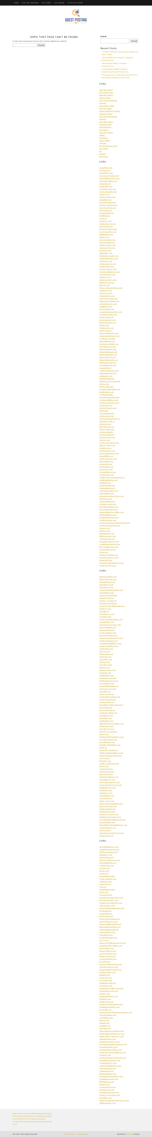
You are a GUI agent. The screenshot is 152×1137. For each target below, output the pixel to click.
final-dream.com (106, 427)
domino (102, 154)
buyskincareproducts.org (110, 817)
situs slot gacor (75, 3)
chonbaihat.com (106, 721)
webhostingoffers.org (108, 258)
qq (100, 151)
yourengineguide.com (108, 491)
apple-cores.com (106, 801)
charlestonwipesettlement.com (112, 1058)
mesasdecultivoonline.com (110, 945)
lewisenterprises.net (108, 229)
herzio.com (104, 871)
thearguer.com (105, 985)
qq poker (37, 1121)
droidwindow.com (107, 451)
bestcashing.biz (105, 707)
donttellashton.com (107, 863)
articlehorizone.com (108, 304)
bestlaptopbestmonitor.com (111, 737)
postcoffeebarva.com (108, 921)
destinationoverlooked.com (111, 1076)
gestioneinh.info (106, 432)
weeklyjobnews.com (107, 1063)
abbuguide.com (105, 253)
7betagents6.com (106, 309)
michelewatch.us (106, 598)
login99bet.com (106, 173)
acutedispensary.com (108, 1047)
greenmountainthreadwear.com (113, 1044)
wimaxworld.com (106, 702)
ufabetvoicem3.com (107, 362)
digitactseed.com (106, 282)
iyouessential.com (107, 242)
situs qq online (105, 108)
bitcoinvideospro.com (108, 900)
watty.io (102, 887)
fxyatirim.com (105, 250)
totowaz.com (105, 1055)
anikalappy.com (105, 376)
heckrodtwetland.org (108, 750)
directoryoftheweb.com (109, 860)
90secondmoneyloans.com (110, 288)
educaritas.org (105, 210)
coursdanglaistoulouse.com (111, 590)
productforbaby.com (108, 937)
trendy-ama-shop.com (109, 443)
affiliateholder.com (107, 1103)
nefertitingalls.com (107, 202)
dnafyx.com (104, 237)
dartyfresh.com (106, 226)
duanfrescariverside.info (109, 381)
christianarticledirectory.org (111, 833)
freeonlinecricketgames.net (111, 705)
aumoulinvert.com (107, 779)
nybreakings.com (106, 493)
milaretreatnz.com (107, 670)
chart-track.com (106, 694)
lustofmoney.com (106, 1090)
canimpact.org (105, 793)
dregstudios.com (106, 683)
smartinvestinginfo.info (109, 397)
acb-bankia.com (106, 1018)
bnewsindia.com (106, 461)
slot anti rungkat (29, 1119)
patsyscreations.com (108, 205)
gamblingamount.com (108, 1079)
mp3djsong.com (106, 587)
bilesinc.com (104, 667)
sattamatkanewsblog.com (110, 1050)
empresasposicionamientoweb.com (114, 523)
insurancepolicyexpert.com (111, 638)
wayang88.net (105, 368)
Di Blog (130, 1134)
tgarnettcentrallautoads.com (112, 606)
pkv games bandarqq (108, 100)
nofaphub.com (105, 200)
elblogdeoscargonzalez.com (111, 723)
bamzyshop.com (106, 467)
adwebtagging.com (107, 1068)
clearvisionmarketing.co (109, 419)
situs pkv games (106, 90)
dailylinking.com (106, 234)
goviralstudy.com (106, 795)
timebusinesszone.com (109, 1092)
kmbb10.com (104, 975)
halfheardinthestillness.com (111, 753)
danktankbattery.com (108, 996)
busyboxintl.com (106, 916)
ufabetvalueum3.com (108, 354)
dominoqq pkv (105, 124)
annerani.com (105, 657)
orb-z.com (103, 940)
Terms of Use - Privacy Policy (76, 1134)
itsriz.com (103, 892)
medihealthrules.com (108, 480)
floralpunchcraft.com (108, 991)
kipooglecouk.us (106, 774)
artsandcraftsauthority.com (111, 563)
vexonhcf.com (105, 617)
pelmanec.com (105, 855)
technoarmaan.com (107, 520)
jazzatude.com (105, 659)
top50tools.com (106, 649)
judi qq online (105, 98)
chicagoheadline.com (108, 181)
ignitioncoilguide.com (108, 555)
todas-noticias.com (107, 879)
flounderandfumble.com (109, 389)
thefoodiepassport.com (109, 782)
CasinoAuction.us (106, 771)
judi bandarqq (105, 127)
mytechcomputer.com (108, 557)
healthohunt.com (106, 392)
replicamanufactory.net (109, 336)
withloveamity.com (107, 245)
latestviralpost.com (107, 951)
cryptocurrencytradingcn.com (112, 1052)
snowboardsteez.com (108, 967)
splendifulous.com (107, 341)
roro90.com (104, 868)
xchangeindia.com (107, 501)
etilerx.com (104, 384)
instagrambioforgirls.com (110, 969)
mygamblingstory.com (109, 847)
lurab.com (103, 552)
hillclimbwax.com (106, 1082)
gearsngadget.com (107, 320)
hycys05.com (104, 961)
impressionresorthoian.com (111, 1031)
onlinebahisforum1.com (109, 178)
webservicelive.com (107, 565)
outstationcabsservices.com (111, 496)
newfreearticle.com (107, 953)
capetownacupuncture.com (111, 897)
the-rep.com (104, 651)
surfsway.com (105, 277)
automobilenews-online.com (111, 512)
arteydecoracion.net (108, 731)
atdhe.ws (103, 747)
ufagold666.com (106, 456)
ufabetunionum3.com (108, 352)
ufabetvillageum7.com (108, 360)
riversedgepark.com (108, 192)
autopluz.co (104, 611)
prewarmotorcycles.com (110, 625)
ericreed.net (104, 758)
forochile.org (105, 691)
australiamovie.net (107, 582)
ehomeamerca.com (107, 264)
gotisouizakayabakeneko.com (111, 908)
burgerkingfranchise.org (110, 927)
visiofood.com (105, 448)
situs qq (102, 119)
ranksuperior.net (106, 1071)
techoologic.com (106, 475)
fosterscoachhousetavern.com (112, 943)
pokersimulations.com (108, 333)
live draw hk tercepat (108, 146)
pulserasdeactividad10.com (111, 803)
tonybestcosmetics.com (109, 525)
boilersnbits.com (106, 948)
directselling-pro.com (108, 547)
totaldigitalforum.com (108, 517)
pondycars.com (106, 469)
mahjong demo (105, 114)
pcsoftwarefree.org (107, 232)
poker (15, 1113)
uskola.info (103, 411)
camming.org (105, 184)
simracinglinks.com (107, 627)
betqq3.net (104, 766)
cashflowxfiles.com (107, 972)
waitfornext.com (106, 416)
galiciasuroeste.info (107, 678)
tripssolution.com (107, 296)
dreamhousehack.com (108, 507)
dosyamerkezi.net (107, 630)
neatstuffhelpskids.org (109, 686)
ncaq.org (103, 218)
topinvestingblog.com (108, 646)
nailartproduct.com (107, 280)
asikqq (102, 135)
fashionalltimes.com (108, 515)
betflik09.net (104, 216)
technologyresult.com (108, 256)
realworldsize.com (107, 932)
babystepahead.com (107, 1074)
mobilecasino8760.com (109, 763)
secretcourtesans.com (109, 176)
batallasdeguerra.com (108, 681)
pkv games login (106, 92)
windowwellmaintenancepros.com (114, 1100)
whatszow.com (105, 261)
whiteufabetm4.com (108, 373)
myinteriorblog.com (108, 459)
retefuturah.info (106, 394)
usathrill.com (104, 483)
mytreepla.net (105, 330)
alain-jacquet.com (107, 905)
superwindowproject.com (110, 785)
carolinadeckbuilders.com (110, 643)
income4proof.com (107, 208)
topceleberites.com (107, 346)
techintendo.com (106, 266)
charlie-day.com (106, 1001)
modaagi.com (105, 673)
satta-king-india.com (108, 298)
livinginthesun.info (107, 889)
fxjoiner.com (104, 531)
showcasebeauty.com (108, 635)
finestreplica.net (106, 386)
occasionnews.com (107, 1087)
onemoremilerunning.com (110, 964)
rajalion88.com (105, 186)
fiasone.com (104, 993)
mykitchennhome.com (108, 777)
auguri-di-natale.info (108, 595)
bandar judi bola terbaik (109, 111)
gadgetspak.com (106, 317)
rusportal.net (105, 884)
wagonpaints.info (106, 413)
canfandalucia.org (107, 488)
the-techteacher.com (108, 509)
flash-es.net (104, 1020)
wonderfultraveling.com (109, 697)
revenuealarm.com (107, 549)
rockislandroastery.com (109, 544)
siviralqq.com (105, 1028)
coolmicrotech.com (107, 504)
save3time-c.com (106, 614)
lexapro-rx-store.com (108, 814)
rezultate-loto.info (107, 338)
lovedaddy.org (105, 1010)
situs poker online (107, 106)
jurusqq (102, 103)
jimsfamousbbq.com (108, 577)
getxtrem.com (105, 977)
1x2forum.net (105, 170)
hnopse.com (104, 1084)
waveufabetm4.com (107, 365)
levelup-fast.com (106, 328)
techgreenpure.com (108, 269)
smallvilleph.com (106, 675)
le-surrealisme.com (107, 633)
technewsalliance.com (108, 400)
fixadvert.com (105, 609)
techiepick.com (105, 464)
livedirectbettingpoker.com (111, 1004)
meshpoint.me (105, 911)
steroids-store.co (107, 729)
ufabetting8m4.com (107, 349)
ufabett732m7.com (107, 445)
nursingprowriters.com (109, 1042)
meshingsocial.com (107, 983)
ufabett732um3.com (107, 408)
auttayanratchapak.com (109, 919)
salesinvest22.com (107, 437)
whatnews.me (105, 424)
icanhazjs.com (105, 790)
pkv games (103, 130)
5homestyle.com (106, 836)
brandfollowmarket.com (109, 1060)
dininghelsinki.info (107, 378)
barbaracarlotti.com (108, 806)
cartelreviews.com (107, 274)
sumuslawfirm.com (107, 1039)
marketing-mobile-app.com (111, 988)
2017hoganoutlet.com (108, 852)
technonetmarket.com (109, 403)
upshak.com (104, 1023)
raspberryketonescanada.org (112, 477)
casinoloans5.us (106, 769)
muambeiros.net (106, 715)
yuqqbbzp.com (105, 306)
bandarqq (103, 138)
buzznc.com (104, 528)
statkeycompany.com (108, 641)
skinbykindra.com (106, 533)
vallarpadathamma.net (109, 929)
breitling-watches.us (108, 603)
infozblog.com (105, 718)
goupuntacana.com (107, 189)
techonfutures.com (107, 472)
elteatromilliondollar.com (110, 924)
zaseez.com (104, 194)
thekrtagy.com (105, 499)
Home (16, 3)
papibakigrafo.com (107, 787)
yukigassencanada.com (109, 301)
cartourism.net (105, 798)
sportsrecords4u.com (108, 344)
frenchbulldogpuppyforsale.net (112, 819)
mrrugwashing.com (107, 1015)
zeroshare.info (105, 665)
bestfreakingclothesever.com (111, 1034)
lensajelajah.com (106, 213)
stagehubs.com (105, 168)
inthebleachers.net (107, 811)
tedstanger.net (105, 405)
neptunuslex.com (106, 593)
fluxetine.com (105, 761)
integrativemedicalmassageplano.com (115, 1012)
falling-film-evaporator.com (111, 1036)
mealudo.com (105, 999)
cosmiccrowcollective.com (110, 903)
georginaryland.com (108, 739)
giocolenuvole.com (107, 240)
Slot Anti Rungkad (30, 3)
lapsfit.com (104, 325)
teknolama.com (106, 935)
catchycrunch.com (107, 197)
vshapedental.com (107, 485)
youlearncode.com (107, 248)
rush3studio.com (106, 865)
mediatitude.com (106, 622)
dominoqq (17, 1116)
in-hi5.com (103, 873)
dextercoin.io (105, 830)
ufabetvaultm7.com (107, 357)
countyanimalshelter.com (110, 1066)
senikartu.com (105, 881)
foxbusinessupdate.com (109, 1007)
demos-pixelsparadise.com (111, 619)
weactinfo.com (105, 980)
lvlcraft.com (104, 285)
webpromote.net (106, 726)
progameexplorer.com (109, 541)
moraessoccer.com (107, 689)
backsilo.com (104, 1026)
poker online (104, 140)
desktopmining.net (107, 809)
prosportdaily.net (106, 435)
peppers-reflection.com (109, 1095)
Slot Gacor (59, 3)
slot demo (103, 148)
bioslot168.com (105, 560)
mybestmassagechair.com (110, 755)
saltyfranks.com (106, 654)
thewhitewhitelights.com (109, 745)
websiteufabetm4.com (108, 370)
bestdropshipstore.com (109, 272)
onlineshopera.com (107, 224)
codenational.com (107, 539)
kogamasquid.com (107, 822)
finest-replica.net (106, 429)
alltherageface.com (107, 536)
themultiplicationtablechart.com (113, 825)
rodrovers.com (105, 293)
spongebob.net (105, 913)
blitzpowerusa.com (107, 956)
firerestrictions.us (107, 710)
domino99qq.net (106, 857)
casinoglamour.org (107, 827)
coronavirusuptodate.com (110, 312)
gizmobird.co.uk (106, 585)
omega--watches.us (108, 601)
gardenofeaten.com (108, 959)
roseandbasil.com (107, 742)
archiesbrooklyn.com (108, 713)
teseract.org (104, 440)
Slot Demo (46, 3)
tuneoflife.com (105, 1098)
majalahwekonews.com (109, 849)
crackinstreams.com (108, 314)
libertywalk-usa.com (108, 579)
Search (103, 36)
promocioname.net (107, 699)
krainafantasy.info (107, 876)
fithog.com (104, 734)
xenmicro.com (105, 221)
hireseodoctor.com (107, 322)
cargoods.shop (105, 895)
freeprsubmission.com (109, 453)
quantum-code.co (107, 421)
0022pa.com (104, 662)
